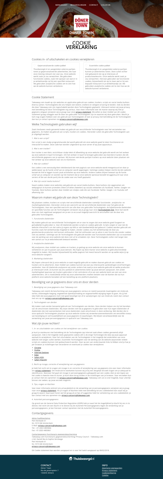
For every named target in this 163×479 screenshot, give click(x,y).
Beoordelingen (78, 5)
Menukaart (61, 5)
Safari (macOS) (40, 360)
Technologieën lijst (106, 210)
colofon (105, 5)
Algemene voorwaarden (112, 468)
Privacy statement (109, 470)
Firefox (37, 350)
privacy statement (83, 112)
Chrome (37, 347)
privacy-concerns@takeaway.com (74, 119)
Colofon (105, 475)
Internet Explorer (41, 352)
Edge (36, 355)
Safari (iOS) (39, 357)
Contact (93, 5)
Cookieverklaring (109, 473)
